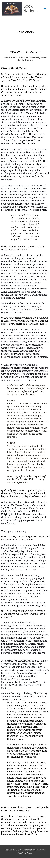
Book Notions (30, 8)
